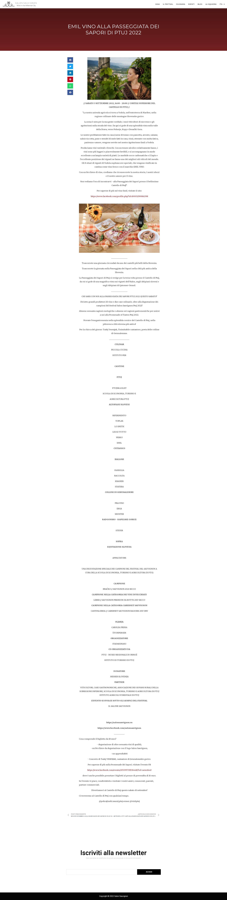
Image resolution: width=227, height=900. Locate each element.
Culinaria (180, 4)
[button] (70, 60)
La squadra (211, 4)
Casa (157, 4)
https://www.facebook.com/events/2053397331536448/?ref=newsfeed (119, 770)
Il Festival (168, 4)
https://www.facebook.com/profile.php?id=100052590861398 (119, 196)
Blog (200, 4)
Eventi (191, 4)
